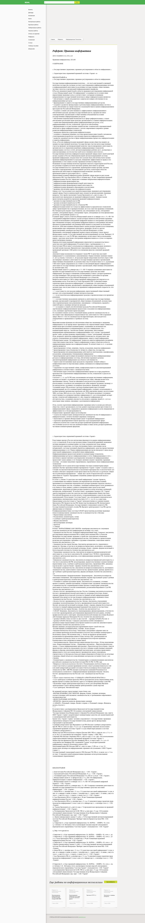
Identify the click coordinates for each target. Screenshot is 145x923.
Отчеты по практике (33, 33)
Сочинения (31, 39)
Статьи (30, 42)
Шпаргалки (31, 48)
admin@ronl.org (82, 917)
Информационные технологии (73, 39)
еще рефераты (110, 882)
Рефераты (31, 36)
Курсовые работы (33, 24)
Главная (53, 39)
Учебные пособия (33, 45)
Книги (30, 18)
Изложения (31, 15)
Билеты (30, 9)
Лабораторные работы (34, 27)
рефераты (60, 39)
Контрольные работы (34, 21)
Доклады (30, 12)
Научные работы (33, 30)
